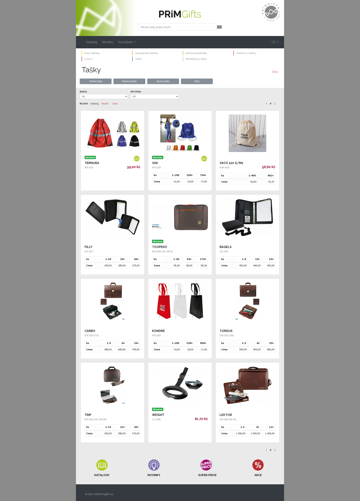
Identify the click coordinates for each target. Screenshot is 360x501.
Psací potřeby (92, 53)
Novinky (107, 42)
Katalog (91, 42)
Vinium (88, 58)
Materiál (136, 91)
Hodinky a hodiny (246, 53)
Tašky (138, 58)
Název (105, 103)
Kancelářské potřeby (146, 53)
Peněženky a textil (196, 58)
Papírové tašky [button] (129, 81)
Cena (115, 103)
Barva (83, 91)
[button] (102, 468)
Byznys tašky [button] (163, 81)
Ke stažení (125, 42)
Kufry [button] (197, 81)
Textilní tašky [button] (95, 81)
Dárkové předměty (196, 53)
